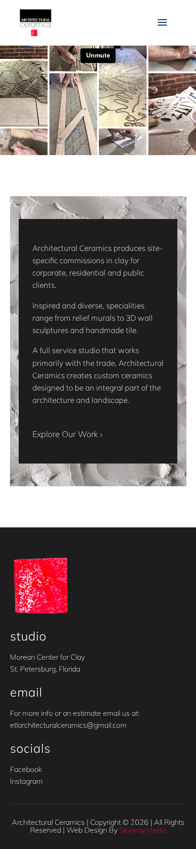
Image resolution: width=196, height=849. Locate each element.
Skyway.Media (142, 829)
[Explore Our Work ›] (67, 412)
